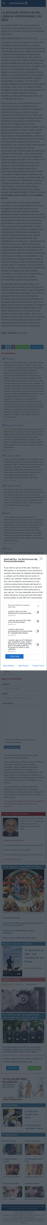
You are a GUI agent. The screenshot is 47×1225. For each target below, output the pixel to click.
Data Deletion (8, 666)
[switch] (37, 612)
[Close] (41, 559)
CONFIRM (14, 656)
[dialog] (23, 612)
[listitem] (23, 606)
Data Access (23, 666)
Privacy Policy (38, 666)
